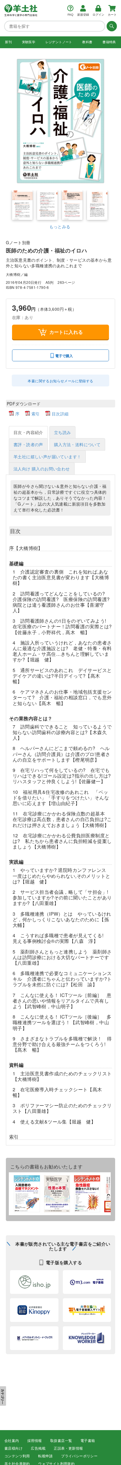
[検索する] (111, 26)
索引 (35, 414)
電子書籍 (87, 1441)
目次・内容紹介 (28, 432)
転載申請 (45, 1456)
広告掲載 (38, 1448)
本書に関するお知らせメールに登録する (60, 380)
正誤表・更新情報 (68, 1448)
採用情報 (34, 1441)
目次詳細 (60, 414)
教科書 (87, 42)
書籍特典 (109, 42)
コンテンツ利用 (17, 1456)
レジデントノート (59, 42)
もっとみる (59, 226)
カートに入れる (66, 331)
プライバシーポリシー (79, 1456)
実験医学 (29, 42)
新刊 (8, 42)
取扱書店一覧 (61, 1441)
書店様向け (13, 1448)
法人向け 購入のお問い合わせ (42, 469)
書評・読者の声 (28, 444)
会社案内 (11, 1441)
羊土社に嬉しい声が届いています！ (47, 456)
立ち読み (62, 432)
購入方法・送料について (77, 444)
